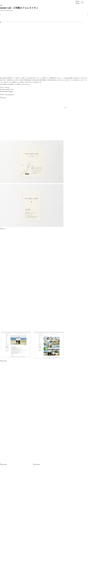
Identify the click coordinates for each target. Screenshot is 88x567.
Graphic (2, 10)
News (77, 3)
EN (83, 2)
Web (5, 10)
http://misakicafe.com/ (9, 94)
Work (77, 1)
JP (82, 1)
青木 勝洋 (11, 91)
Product (8, 10)
